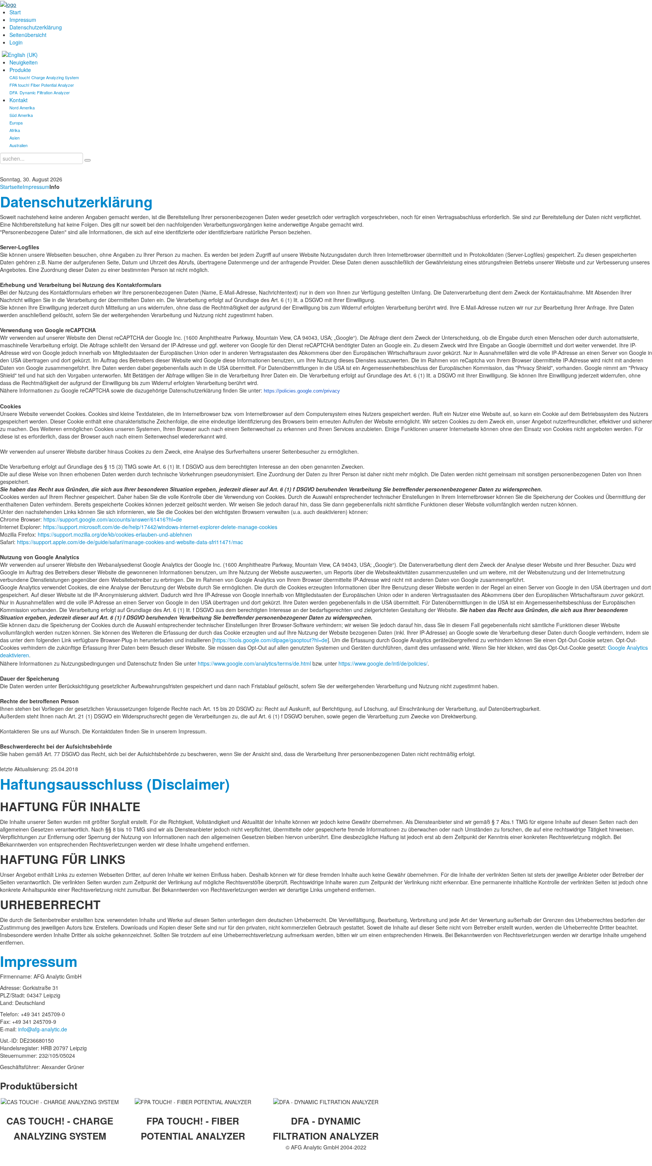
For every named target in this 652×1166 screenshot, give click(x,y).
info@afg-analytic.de (42, 1029)
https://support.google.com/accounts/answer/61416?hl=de (112, 519)
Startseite (11, 186)
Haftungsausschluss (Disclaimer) (115, 783)
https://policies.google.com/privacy (302, 391)
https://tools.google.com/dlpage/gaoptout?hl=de (271, 640)
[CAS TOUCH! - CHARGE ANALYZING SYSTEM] (60, 1101)
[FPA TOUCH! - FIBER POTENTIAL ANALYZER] (193, 1101)
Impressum (36, 186)
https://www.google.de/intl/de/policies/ (382, 663)
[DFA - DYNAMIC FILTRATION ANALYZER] (325, 1101)
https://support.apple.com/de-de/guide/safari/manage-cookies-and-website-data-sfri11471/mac (130, 542)
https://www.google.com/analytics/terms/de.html (254, 663)
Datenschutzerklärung (76, 201)
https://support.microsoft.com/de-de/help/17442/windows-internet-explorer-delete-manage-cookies (160, 527)
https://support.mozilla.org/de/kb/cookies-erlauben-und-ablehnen (115, 534)
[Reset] (88, 160)
